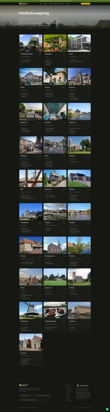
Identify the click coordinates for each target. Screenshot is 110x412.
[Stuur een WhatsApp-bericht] (107, 409)
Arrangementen (56, 3)
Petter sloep (68, 386)
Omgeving (68, 394)
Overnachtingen (69, 400)
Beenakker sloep (69, 388)
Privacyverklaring (88, 407)
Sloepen (45, 3)
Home (41, 3)
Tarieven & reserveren (86, 3)
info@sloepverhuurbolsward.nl (44, 395)
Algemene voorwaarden (79, 407)
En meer (62, 3)
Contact (67, 3)
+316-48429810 (26, 395)
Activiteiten (68, 396)
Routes (50, 3)
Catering (67, 398)
